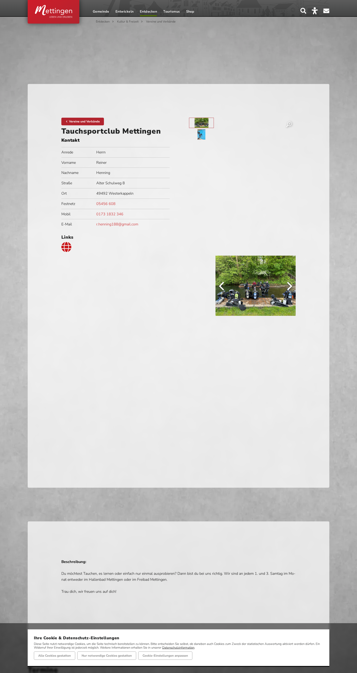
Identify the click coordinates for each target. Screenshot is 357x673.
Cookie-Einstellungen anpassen (165, 656)
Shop (190, 12)
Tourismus (171, 12)
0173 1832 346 (109, 214)
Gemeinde (101, 12)
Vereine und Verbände (161, 21)
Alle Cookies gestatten (54, 656)
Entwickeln (124, 12)
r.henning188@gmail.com (117, 224)
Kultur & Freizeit (128, 21)
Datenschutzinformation (178, 647)
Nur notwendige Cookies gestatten (107, 656)
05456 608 (105, 203)
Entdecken (148, 12)
